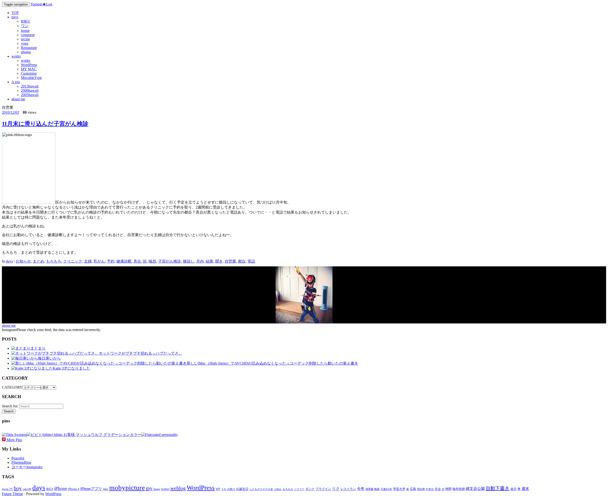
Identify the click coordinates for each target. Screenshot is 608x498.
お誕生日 (242, 489)
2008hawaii (29, 90)
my (149, 488)
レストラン (348, 489)
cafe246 (27, 489)
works (16, 56)
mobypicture (127, 487)
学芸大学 (399, 489)
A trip (15, 82)
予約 (110, 261)
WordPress (29, 65)
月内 (200, 261)
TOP (15, 13)
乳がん (99, 261)
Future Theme (12, 494)
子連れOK (386, 489)
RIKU (25, 21)
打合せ (430, 489)
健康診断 (124, 261)
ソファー (299, 489)
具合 (137, 261)
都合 (242, 261)
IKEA (49, 489)
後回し (188, 261)
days (14, 17)
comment (28, 35)
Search (9, 411)
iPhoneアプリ (91, 489)
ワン (24, 26)
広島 (413, 489)
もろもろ (53, 261)
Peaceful (17, 458)
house (25, 31)
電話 (251, 261)
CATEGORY (12, 387)
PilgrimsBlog (21, 462)
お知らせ (23, 261)
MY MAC (29, 69)
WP (218, 489)
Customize (29, 73)
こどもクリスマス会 (261, 489)
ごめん (278, 489)
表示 (513, 489)
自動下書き (497, 488)
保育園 (369, 489)
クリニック (72, 261)
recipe (25, 39)
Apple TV (7, 489)
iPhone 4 (73, 489)
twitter (165, 489)
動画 (377, 489)
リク (336, 489)
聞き (219, 261)
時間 (448, 489)
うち (223, 489)
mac (105, 489)
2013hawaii (29, 86)
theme (156, 489)
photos (26, 52)
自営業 (230, 261)
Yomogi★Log (41, 4)
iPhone (60, 488)
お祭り (231, 489)
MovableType (31, 78)
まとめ (38, 261)
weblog (178, 488)
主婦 (88, 261)
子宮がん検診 (169, 261)
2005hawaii (29, 95)
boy (18, 488)
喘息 (152, 261)
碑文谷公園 (475, 489)
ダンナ (310, 489)
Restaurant (29, 48)
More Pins (14, 440)
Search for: (10, 406)
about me (18, 99)
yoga (24, 43)
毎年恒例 (458, 489)
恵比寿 (421, 489)
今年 (361, 489)
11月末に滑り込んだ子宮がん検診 (45, 124)
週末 (525, 489)
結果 (209, 261)
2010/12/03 (10, 112)
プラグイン (323, 489)
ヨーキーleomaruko (27, 467)
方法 (438, 489)
